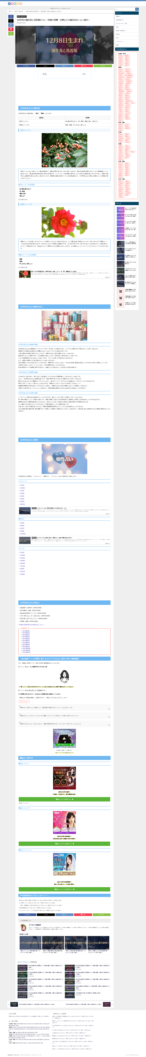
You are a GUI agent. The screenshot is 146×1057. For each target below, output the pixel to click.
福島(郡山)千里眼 (14, 1025)
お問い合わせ (17, 1054)
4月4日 (22, 498)
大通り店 (31, 1023)
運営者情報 (10, 1054)
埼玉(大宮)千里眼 (41, 1027)
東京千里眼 (14, 1029)
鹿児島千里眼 (40, 1042)
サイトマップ (34, 1054)
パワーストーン (120, 41)
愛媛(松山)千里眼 (43, 1039)
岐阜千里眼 (15, 1034)
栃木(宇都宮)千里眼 (25, 1027)
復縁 (117, 44)
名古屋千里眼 (26, 1034)
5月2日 (22, 501)
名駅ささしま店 (36, 1034)
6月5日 (22, 523)
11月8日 (22, 574)
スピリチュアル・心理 (121, 23)
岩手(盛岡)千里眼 (37, 1023)
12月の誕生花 (26, 652)
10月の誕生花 (26, 648)
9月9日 (22, 568)
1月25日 (22, 555)
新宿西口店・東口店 (24, 1029)
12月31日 (23, 533)
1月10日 (22, 488)
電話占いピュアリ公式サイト (63, 843)
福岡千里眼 (18, 1042)
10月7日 (22, 571)
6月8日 (22, 531)
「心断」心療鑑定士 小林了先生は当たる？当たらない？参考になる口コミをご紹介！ (41, 905)
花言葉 (117, 34)
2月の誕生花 (26, 632)
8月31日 (22, 504)
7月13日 (22, 566)
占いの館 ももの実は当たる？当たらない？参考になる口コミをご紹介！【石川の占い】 (71, 1030)
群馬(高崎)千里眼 (33, 1027)
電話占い (118, 16)
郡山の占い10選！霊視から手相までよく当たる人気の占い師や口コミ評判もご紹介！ (41, 900)
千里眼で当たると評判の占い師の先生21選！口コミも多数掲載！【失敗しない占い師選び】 (28, 1016)
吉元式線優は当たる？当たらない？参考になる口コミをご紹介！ (35, 907)
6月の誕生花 (26, 640)
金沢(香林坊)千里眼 (20, 1032)
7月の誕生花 (26, 642)
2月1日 (22, 490)
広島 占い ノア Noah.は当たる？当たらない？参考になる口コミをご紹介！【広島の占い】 (72, 1048)
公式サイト (63, 889)
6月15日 (22, 563)
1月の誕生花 (26, 631)
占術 (117, 37)
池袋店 (18, 1029)
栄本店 (31, 1034)
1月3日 (22, 485)
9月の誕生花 (26, 646)
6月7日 (22, 528)
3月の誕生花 (26, 634)
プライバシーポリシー (25, 1054)
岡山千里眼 (18, 1039)
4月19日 (22, 560)
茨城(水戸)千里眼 (16, 1027)
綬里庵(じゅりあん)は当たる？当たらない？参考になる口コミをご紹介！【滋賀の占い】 (71, 1035)
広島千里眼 (23, 1039)
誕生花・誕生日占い (21, 16)
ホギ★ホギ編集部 (35, 925)
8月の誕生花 (26, 644)
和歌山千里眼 (22, 1037)
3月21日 (22, 558)
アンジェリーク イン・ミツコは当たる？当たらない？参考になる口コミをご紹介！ (40, 910)
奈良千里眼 (16, 1037)
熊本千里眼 (23, 1042)
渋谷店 (35, 1029)
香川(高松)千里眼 (35, 1039)
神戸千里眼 (10, 1037)
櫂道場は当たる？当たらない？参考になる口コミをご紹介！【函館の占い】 (69, 1038)
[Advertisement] (64, 92)
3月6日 (22, 496)
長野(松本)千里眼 (33, 1032)
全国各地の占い (120, 19)
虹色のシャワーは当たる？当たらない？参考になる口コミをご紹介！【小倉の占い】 (71, 1046)
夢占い (117, 27)
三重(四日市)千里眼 (44, 1034)
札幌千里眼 (19, 1023)
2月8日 (22, 493)
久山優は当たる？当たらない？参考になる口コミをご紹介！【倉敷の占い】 (69, 1032)
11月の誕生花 (26, 650)
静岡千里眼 (20, 1034)
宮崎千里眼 (34, 1042)
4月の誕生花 (26, 636)
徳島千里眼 (28, 1039)
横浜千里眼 (39, 1029)
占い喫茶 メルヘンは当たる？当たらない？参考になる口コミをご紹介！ (37, 902)
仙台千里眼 (44, 1023)
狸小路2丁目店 (25, 1023)
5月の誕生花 (26, 638)
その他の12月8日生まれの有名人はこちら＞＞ (31, 624)
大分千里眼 (28, 1042)
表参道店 (31, 1029)
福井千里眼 (27, 1032)
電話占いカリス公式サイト (63, 799)
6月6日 (22, 525)
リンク (39, 1054)
